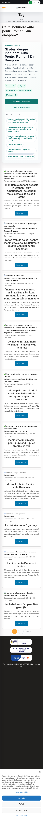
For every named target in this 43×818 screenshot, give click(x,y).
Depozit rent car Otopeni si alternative (21, 156)
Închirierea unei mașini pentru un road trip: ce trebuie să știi (21, 443)
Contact (4, 767)
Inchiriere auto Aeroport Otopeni (15, 173)
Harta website (6, 715)
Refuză (21, 804)
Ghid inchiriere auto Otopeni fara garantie (19, 150)
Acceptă (21, 798)
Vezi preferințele (21, 810)
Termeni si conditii (7, 749)
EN (34, 2)
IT (38, 2)
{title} (17, 815)
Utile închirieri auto (20, 431)
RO (30, 2)
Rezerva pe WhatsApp (21, 107)
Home (21, 19)
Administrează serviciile (21, 792)
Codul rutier (5, 720)
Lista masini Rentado (15, 145)
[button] (40, 772)
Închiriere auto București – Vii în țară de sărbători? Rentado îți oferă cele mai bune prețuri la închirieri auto (21, 121)
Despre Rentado (7, 762)
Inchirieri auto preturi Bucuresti (12, 701)
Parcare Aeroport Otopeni (10, 730)
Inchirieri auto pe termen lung (11, 697)
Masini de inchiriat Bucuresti (17, 333)
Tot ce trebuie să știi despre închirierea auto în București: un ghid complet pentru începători (21, 129)
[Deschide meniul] (3, 8)
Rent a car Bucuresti (11, 382)
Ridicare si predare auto (9, 711)
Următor (27, 631)
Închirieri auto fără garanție (21, 525)
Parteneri (4, 725)
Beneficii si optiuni (7, 706)
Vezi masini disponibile (21, 101)
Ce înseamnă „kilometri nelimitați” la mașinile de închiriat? (21, 344)
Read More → (21, 213)
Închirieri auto (32, 379)
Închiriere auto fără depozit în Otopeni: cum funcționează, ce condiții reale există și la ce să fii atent (21, 138)
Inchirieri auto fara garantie (22, 176)
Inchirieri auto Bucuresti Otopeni (12, 745)
